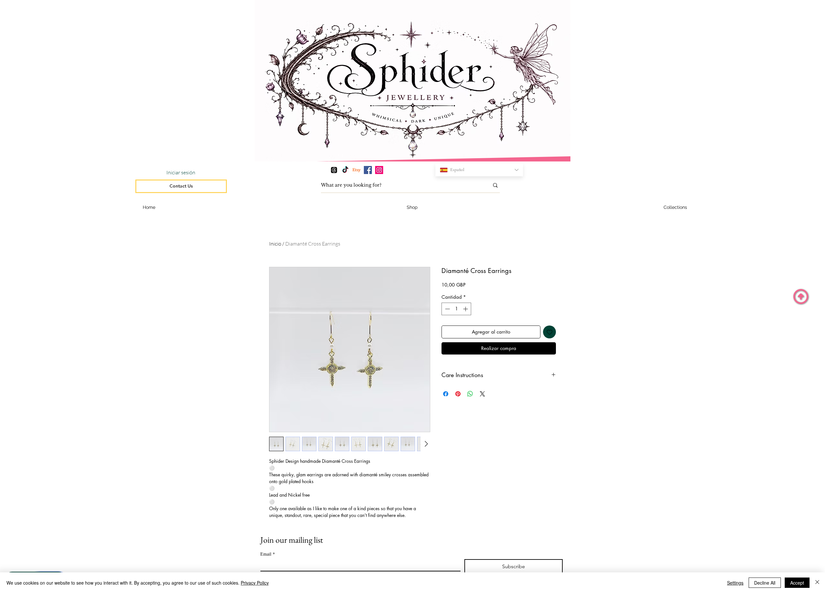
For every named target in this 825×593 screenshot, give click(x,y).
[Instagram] (379, 170)
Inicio (275, 243)
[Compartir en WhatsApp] (470, 394)
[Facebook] (368, 170)
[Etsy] (357, 170)
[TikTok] (345, 170)
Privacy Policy (255, 582)
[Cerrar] (817, 583)
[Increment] (466, 309)
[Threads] (334, 170)
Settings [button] (735, 582)
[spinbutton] (456, 309)
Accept (797, 582)
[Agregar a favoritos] (549, 332)
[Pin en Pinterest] (458, 394)
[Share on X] (482, 394)
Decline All (764, 582)
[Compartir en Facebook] (446, 394)
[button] (675, 207)
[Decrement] (446, 309)
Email (267, 554)
